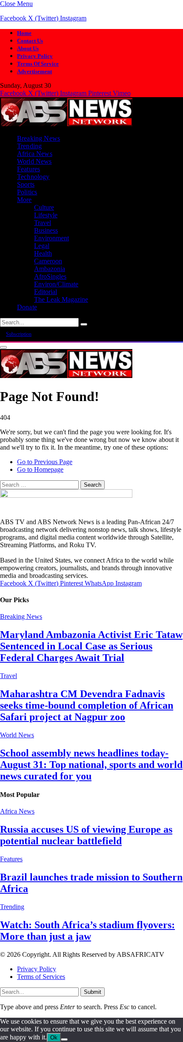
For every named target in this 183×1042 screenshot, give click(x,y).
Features (28, 169)
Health (43, 253)
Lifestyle (45, 215)
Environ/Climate (56, 284)
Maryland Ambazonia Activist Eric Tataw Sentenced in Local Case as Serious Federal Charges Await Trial (91, 646)
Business (46, 230)
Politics (27, 192)
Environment (51, 238)
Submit (92, 992)
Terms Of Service (38, 64)
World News (34, 161)
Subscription (18, 334)
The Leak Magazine (61, 299)
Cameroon (48, 261)
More (24, 199)
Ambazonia (49, 268)
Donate (27, 307)
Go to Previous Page (44, 461)
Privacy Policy (35, 56)
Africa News (34, 153)
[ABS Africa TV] (66, 123)
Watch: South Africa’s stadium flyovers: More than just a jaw (87, 930)
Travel (42, 222)
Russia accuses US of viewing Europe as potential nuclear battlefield (86, 835)
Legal (41, 245)
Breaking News (38, 138)
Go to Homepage (40, 469)
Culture (44, 207)
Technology (33, 176)
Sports (25, 184)
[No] (64, 1039)
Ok (53, 1037)
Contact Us (30, 41)
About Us (28, 48)
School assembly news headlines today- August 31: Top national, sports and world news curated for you (91, 765)
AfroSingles (50, 276)
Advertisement (34, 71)
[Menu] (3, 347)
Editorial (45, 291)
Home (24, 33)
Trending (29, 146)
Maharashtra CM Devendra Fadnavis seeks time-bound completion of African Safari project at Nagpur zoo (86, 705)
